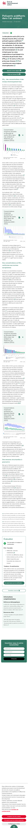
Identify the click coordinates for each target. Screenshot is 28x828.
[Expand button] (22, 135)
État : (5, 548)
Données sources (13, 590)
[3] (19, 383)
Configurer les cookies (14, 824)
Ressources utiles (9, 612)
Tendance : (7, 566)
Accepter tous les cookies (14, 816)
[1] (22, 40)
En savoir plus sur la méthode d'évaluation (14, 583)
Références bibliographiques (12, 602)
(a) (20, 117)
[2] (17, 189)
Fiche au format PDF (13, 74)
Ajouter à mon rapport (13, 70)
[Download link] (19, 135)
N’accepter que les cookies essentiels (14, 820)
